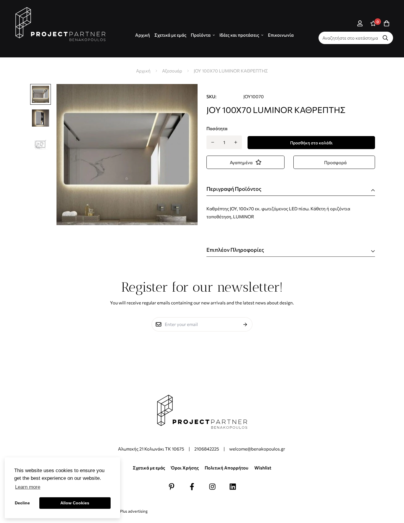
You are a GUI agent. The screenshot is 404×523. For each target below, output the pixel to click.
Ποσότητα (216, 128)
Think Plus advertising (128, 511)
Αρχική (143, 70)
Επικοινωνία (281, 35)
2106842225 (206, 448)
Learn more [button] (27, 487)
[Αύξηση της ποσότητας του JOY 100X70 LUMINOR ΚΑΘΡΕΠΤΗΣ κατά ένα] (236, 142)
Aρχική (142, 35)
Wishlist (262, 467)
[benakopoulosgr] (60, 24)
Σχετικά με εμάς (170, 35)
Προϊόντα (201, 35)
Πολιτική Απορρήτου (226, 467)
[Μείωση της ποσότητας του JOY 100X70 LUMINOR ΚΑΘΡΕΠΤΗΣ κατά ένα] (212, 142)
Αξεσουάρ (172, 70)
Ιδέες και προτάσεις (239, 35)
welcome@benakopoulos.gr (257, 448)
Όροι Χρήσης (185, 467)
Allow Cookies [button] (74, 503)
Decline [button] (22, 503)
